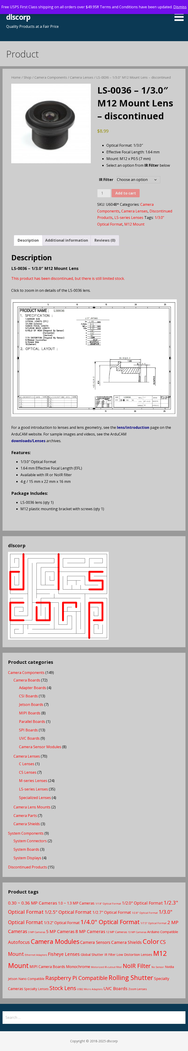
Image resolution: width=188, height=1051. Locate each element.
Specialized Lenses (35, 797)
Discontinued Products (27, 867)
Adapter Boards (32, 687)
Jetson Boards (31, 704)
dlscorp (18, 17)
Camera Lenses (81, 77)
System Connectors (30, 840)
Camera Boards (27, 680)
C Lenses (26, 763)
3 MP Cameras (36, 932)
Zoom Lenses (137, 989)
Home (16, 77)
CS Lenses (27, 772)
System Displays (27, 857)
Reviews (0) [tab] (104, 240)
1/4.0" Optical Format (110, 922)
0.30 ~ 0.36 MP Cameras (32, 903)
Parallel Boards (32, 721)
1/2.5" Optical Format (67, 912)
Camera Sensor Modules (40, 746)
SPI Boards (28, 730)
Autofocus (19, 942)
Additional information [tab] (66, 240)
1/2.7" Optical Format (111, 912)
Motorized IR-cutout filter (106, 967)
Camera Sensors (95, 942)
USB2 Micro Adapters (89, 989)
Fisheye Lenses (64, 954)
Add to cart (125, 193)
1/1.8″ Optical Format (108, 903)
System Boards (26, 849)
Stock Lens (63, 988)
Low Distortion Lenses (134, 954)
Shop (27, 77)
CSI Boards (28, 696)
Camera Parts (25, 815)
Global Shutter (92, 954)
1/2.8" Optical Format (145, 912)
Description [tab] (28, 240)
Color (151, 941)
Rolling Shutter (130, 977)
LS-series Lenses (128, 217)
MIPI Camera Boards (47, 966)
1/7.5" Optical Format (153, 923)
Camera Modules (55, 941)
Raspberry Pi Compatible (76, 978)
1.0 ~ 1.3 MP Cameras (76, 903)
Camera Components (50, 77)
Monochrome (78, 966)
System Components (26, 833)
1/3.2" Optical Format (62, 922)
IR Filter (106, 179)
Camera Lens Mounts (32, 807)
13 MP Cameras (137, 932)
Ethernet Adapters (36, 954)
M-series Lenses (33, 780)
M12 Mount (134, 224)
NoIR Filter (137, 966)
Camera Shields (27, 823)
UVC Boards (29, 738)
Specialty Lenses (36, 989)
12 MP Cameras (116, 932)
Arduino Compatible (162, 931)
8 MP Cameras (90, 931)
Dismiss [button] (180, 6)
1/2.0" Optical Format (142, 903)
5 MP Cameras (60, 931)
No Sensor (158, 967)
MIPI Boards (29, 713)
